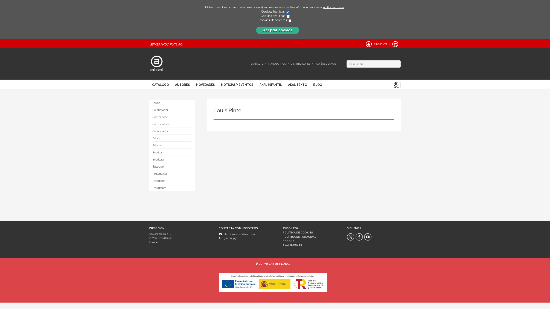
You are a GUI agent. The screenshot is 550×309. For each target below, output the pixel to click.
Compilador (160, 117)
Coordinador (160, 131)
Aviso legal (291, 228)
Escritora (158, 159)
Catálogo (160, 84)
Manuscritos (277, 63)
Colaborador (160, 110)
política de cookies (333, 7)
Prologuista (160, 173)
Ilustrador (159, 166)
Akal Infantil (271, 84)
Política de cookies (298, 232)
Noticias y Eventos (237, 84)
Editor (156, 138)
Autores (182, 84)
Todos (156, 103)
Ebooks (288, 241)
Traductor (159, 180)
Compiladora (161, 124)
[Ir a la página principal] (156, 63)
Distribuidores (300, 63)
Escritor (157, 152)
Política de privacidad (299, 236)
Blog (317, 84)
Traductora (159, 187)
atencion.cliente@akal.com (239, 234)
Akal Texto (297, 84)
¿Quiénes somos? (326, 63)
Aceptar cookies (277, 30)
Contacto (257, 63)
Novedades (205, 84)
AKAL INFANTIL (293, 245)
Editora (157, 145)
